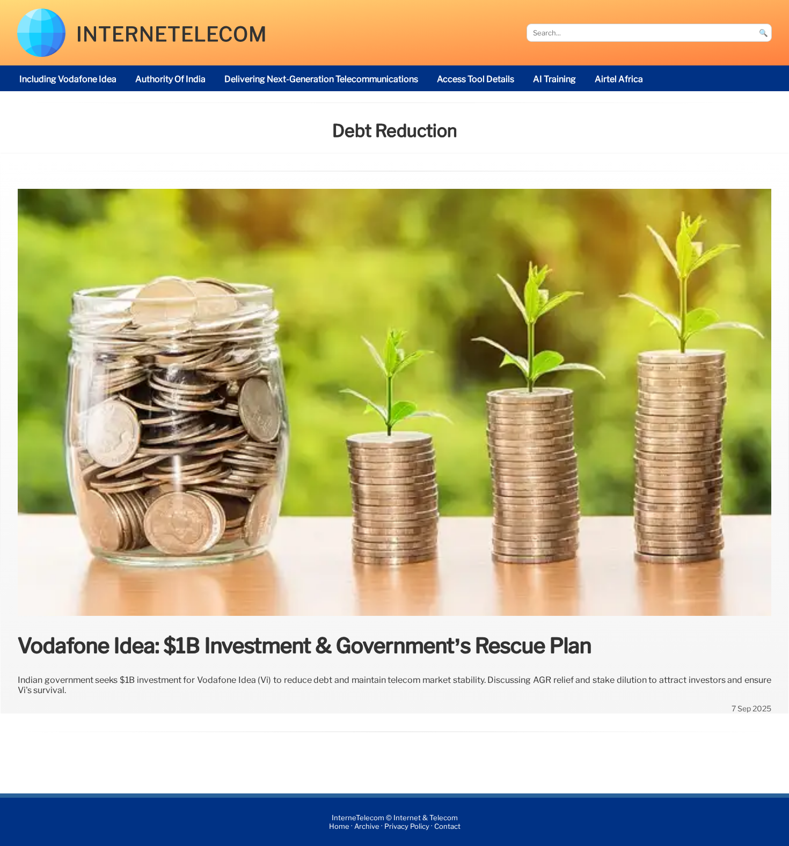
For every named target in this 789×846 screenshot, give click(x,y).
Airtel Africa (619, 79)
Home (339, 826)
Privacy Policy (406, 826)
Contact (447, 826)
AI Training (554, 79)
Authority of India (170, 79)
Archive (366, 826)
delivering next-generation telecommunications (321, 79)
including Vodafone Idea (67, 79)
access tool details (475, 79)
